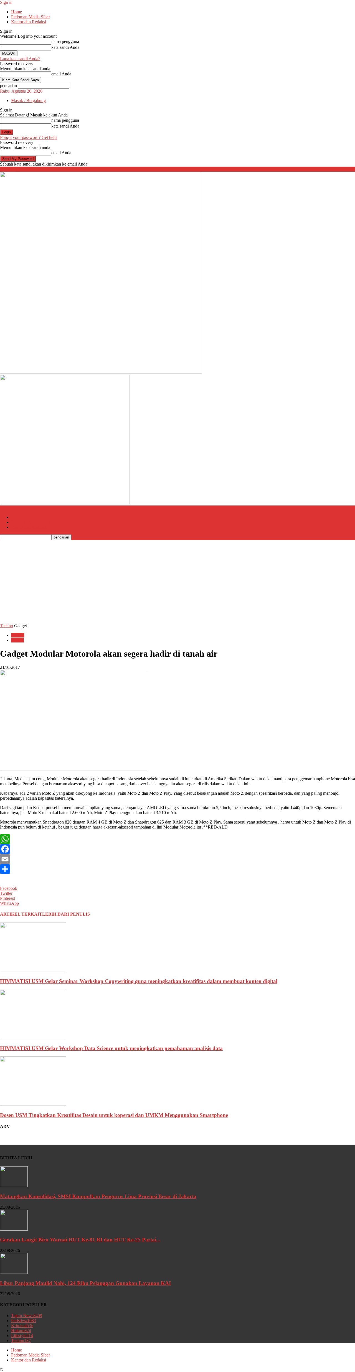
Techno (6, 625)
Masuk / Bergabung (28, 100)
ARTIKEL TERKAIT (21, 914)
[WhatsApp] (177, 839)
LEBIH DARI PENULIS (66, 914)
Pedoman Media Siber (30, 16)
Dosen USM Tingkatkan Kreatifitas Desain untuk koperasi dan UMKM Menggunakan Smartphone (114, 1115)
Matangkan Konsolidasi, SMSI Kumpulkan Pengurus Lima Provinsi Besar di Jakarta (98, 1196)
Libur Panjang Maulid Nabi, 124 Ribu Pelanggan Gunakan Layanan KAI (85, 1283)
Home (16, 11)
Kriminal (22, 1325)
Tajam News (26, 1315)
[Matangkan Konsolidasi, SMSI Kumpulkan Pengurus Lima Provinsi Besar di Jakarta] (14, 1185)
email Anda (61, 74)
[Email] (177, 859)
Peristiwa (23, 1320)
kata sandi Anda (65, 47)
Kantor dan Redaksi (28, 21)
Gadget (17, 640)
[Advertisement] (177, 582)
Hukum (21, 1330)
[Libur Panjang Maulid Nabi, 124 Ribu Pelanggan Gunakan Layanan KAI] (14, 1272)
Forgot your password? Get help (28, 137)
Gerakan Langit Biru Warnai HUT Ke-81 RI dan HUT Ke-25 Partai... (80, 1240)
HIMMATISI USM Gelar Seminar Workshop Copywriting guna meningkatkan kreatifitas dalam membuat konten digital (138, 981)
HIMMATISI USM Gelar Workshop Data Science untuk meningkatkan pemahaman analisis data (111, 1048)
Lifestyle (22, 1335)
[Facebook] (177, 849)
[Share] (177, 869)
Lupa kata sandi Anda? (20, 58)
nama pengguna (65, 41)
